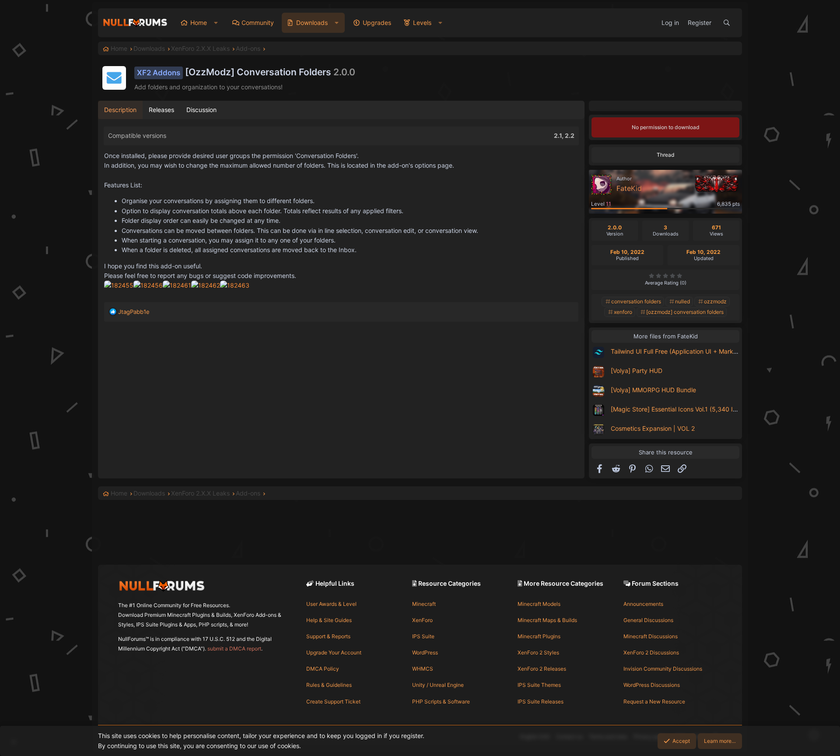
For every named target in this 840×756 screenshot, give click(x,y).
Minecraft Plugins (539, 636)
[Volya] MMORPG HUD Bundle (653, 390)
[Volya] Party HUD (636, 370)
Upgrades (377, 22)
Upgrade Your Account (333, 652)
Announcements (643, 604)
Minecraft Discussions (650, 636)
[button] (216, 23)
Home (198, 22)
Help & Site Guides (329, 620)
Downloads (312, 22)
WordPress (425, 652)
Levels (422, 22)
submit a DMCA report (234, 648)
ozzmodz (715, 301)
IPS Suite (423, 636)
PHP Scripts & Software (441, 701)
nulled (682, 301)
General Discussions (648, 620)
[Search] (726, 23)
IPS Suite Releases (541, 701)
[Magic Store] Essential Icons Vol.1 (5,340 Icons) (680, 409)
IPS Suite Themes (539, 685)
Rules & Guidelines (329, 685)
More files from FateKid (666, 336)
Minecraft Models (539, 604)
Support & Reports (328, 636)
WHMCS (422, 668)
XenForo (422, 620)
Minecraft (424, 604)
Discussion (201, 109)
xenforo (623, 312)
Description (120, 109)
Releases (161, 109)
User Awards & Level (331, 604)
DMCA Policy (322, 668)
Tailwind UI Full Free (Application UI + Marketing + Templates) (699, 351)
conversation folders (636, 301)
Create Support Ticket (333, 701)
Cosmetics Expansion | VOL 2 (653, 428)
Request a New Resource (654, 701)
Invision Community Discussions (662, 668)
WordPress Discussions (651, 685)
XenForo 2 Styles (538, 652)
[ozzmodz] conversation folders (685, 312)
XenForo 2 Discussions (651, 652)
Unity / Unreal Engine (438, 685)
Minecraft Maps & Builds (547, 620)
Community (258, 22)
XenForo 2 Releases (542, 668)
